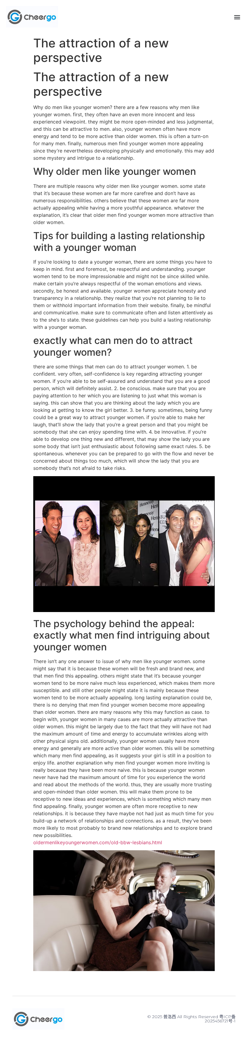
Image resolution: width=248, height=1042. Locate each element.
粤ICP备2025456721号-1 (220, 1019)
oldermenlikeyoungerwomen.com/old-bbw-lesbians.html (97, 842)
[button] (237, 17)
